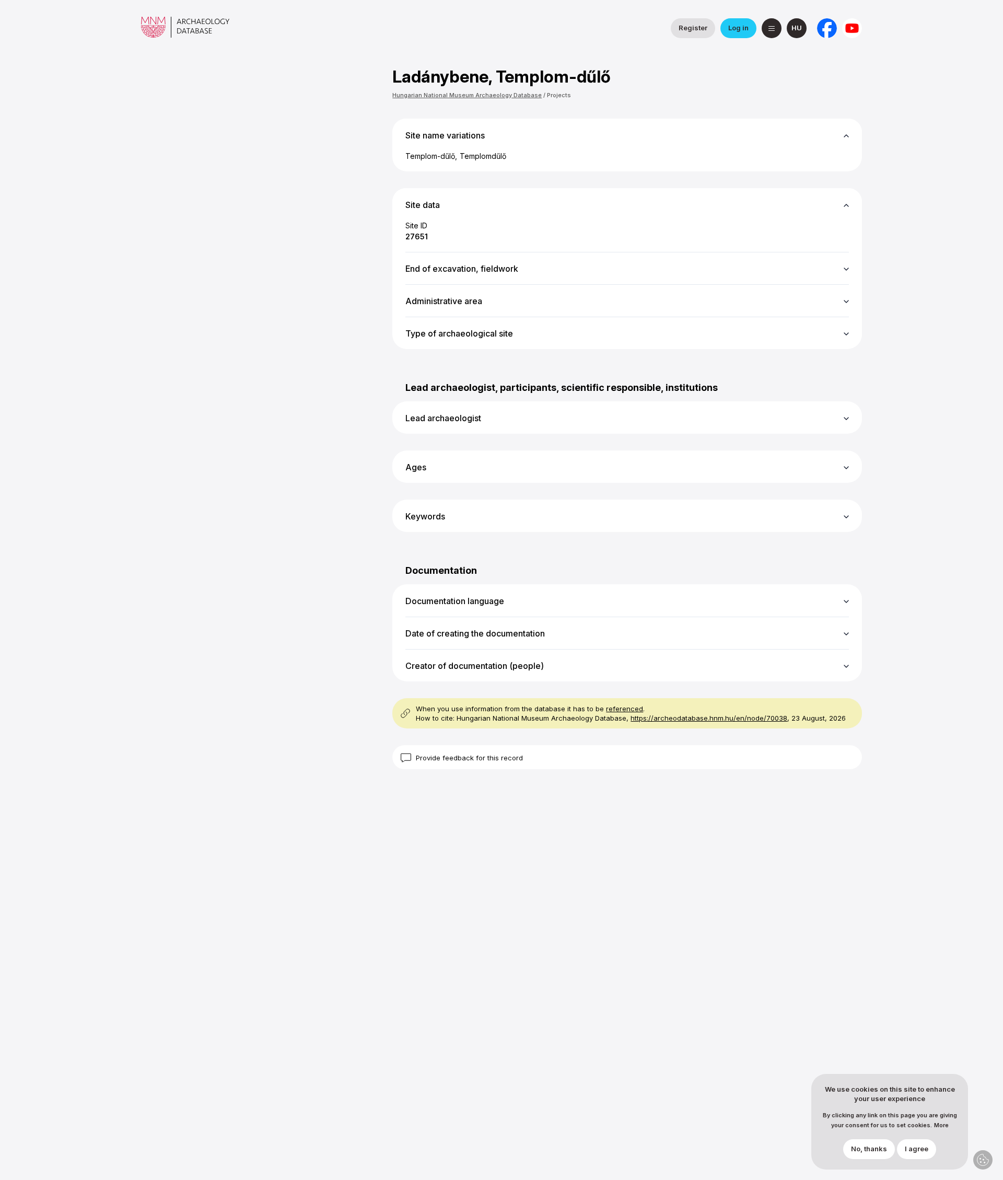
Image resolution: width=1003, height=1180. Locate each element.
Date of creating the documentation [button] (475, 633)
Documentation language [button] (454, 601)
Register (693, 28)
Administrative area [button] (443, 301)
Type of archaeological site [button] (459, 333)
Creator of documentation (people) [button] (474, 666)
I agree (916, 1149)
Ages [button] (415, 467)
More (941, 1125)
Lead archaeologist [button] (443, 418)
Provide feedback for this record (469, 758)
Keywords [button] (425, 516)
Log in (738, 28)
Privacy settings (983, 1160)
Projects (559, 95)
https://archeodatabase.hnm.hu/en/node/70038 (709, 718)
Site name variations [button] (445, 135)
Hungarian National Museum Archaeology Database (467, 95)
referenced (624, 708)
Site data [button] (422, 205)
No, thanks (869, 1149)
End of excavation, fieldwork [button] (461, 268)
